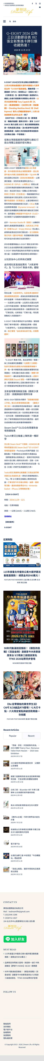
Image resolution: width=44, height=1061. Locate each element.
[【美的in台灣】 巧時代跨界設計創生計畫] (6, 817)
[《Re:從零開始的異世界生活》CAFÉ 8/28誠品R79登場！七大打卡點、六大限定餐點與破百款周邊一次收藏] (22, 673)
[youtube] (40, 7)
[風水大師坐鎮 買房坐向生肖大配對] (6, 802)
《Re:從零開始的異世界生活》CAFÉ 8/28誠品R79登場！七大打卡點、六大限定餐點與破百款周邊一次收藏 (22, 709)
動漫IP (22, 663)
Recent (31, 735)
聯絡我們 (7, 1023)
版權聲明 (7, 1032)
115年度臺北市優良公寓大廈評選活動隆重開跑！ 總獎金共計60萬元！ (22, 573)
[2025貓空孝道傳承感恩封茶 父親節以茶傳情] (6, 762)
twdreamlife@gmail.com (19, 911)
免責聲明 (7, 1035)
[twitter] (36, 3)
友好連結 (7, 1026)
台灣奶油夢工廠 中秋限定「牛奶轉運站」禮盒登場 (25, 856)
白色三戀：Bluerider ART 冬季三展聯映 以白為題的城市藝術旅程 (25, 791)
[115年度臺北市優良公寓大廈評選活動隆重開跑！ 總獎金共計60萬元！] (22, 544)
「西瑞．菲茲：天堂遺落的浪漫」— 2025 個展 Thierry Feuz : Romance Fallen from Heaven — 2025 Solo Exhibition (25, 749)
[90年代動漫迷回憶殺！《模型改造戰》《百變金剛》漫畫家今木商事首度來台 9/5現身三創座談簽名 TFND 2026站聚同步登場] (22, 592)
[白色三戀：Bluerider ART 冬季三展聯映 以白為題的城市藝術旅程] (6, 788)
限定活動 (24, 582)
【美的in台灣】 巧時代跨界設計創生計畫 (25, 818)
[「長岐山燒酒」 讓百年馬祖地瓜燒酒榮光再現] (6, 868)
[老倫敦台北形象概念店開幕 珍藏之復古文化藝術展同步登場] (6, 828)
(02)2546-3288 (11, 914)
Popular (12, 735)
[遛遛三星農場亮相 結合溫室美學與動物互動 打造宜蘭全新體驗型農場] (6, 775)
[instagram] (40, 3)
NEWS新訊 (19, 580)
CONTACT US (10, 902)
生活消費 (33, 580)
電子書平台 (15, 843)
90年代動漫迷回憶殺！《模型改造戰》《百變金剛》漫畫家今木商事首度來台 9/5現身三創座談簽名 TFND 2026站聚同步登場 (22, 653)
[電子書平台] (6, 841)
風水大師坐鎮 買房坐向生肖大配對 (24, 805)
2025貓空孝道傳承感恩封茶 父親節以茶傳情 (25, 764)
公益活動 (26, 580)
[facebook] (32, 3)
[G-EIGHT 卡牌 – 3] (22, 54)
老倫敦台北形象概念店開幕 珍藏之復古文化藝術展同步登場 (25, 830)
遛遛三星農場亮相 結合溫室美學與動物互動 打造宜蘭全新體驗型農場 (25, 777)
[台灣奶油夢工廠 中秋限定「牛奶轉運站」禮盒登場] (6, 854)
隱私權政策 (7, 1038)
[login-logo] (22, 9)
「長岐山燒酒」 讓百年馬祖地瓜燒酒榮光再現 (25, 870)
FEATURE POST (9, 580)
